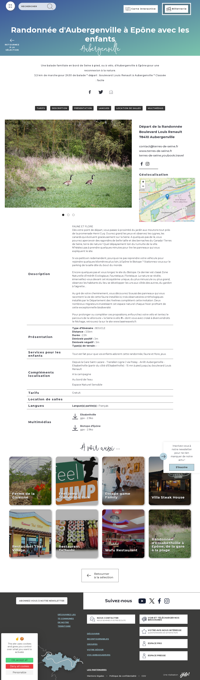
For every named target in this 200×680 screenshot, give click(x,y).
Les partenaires (97, 670)
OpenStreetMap (188, 221)
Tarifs (41, 108)
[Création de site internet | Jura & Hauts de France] (185, 675)
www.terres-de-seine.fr (155, 151)
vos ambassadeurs (98, 655)
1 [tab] (63, 215)
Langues (104, 108)
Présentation (83, 108)
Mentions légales (95, 676)
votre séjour (95, 649)
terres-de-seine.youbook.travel (161, 155)
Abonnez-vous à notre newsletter (41, 600)
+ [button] (143, 182)
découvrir (93, 633)
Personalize (19, 672)
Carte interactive (143, 8)
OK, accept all (19, 660)
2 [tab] (68, 215)
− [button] (143, 186)
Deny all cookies (19, 666)
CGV (144, 676)
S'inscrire (182, 467)
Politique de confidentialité (122, 676)
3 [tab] (73, 215)
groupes (92, 644)
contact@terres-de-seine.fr (158, 146)
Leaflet (177, 221)
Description (59, 108)
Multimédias (155, 108)
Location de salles (128, 108)
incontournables (98, 639)
